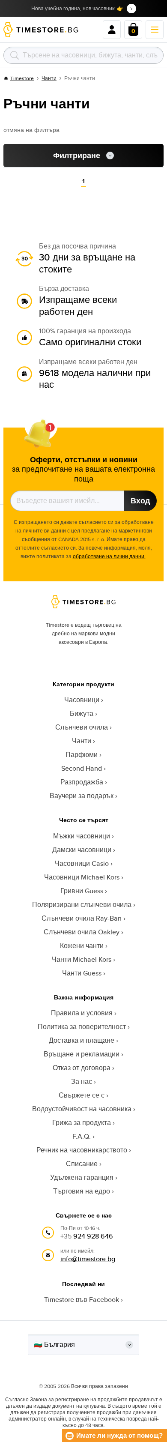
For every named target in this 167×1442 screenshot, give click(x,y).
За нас (81, 1081)
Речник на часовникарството (81, 1150)
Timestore (22, 78)
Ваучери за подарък (81, 796)
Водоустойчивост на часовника (81, 1109)
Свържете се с (81, 1095)
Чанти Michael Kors (81, 959)
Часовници (81, 700)
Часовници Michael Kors (81, 877)
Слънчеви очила (81, 727)
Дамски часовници (81, 850)
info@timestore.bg (87, 1259)
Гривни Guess (81, 891)
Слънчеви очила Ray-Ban (82, 918)
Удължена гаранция (81, 1177)
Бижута (81, 713)
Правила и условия (82, 1013)
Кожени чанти (82, 946)
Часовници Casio (82, 863)
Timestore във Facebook (81, 1299)
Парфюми (82, 755)
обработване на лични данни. (109, 556)
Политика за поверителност (82, 1027)
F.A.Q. (81, 1136)
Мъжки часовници (81, 836)
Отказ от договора (81, 1068)
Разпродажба (81, 782)
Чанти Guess (81, 973)
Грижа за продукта (81, 1123)
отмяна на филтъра (31, 130)
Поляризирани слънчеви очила (81, 904)
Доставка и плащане (81, 1040)
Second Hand (81, 768)
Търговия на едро (81, 1191)
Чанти (49, 78)
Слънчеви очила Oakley (81, 932)
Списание (82, 1164)
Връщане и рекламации (81, 1054)
